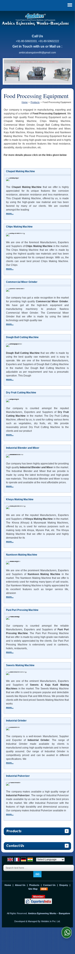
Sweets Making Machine (20, 665)
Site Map (33, 889)
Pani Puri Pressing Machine (22, 610)
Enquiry (63, 885)
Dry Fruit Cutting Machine (21, 392)
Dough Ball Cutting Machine (22, 337)
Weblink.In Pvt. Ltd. (50, 921)
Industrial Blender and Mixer (22, 447)
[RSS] (44, 889)
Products (35, 102)
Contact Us (49, 885)
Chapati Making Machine (20, 171)
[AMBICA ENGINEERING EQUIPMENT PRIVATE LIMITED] (36, 20)
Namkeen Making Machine (21, 554)
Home (25, 102)
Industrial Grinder (16, 720)
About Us (20, 885)
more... (10, 213)
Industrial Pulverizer (18, 775)
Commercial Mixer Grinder (21, 282)
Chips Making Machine (19, 226)
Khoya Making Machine (19, 499)
